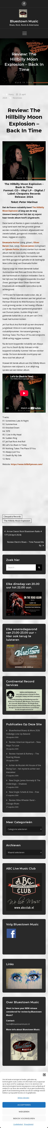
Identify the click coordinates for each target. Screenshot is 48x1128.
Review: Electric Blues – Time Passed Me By (25, 544)
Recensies (17, 98)
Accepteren (24, 1105)
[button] (44, 1075)
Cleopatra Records (12, 516)
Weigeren (24, 1111)
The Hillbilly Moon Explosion (17, 520)
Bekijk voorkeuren (24, 1118)
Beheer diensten (23, 1098)
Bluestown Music (24, 21)
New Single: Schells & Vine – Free (24, 792)
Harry (11, 94)
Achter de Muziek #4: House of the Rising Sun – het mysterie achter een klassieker (23, 769)
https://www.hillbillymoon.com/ (27, 464)
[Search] (39, 567)
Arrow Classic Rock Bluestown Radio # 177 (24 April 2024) (23, 533)
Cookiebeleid (18, 1124)
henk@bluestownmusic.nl (18, 1024)
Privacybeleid (28, 1124)
